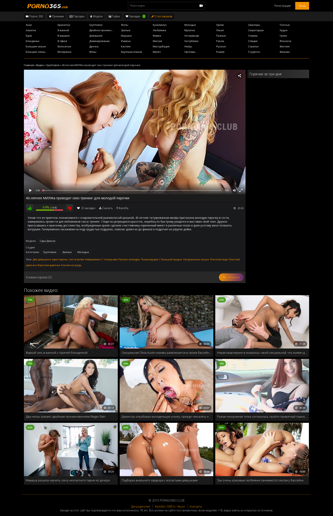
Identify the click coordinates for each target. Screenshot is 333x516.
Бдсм (29, 35)
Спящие (253, 41)
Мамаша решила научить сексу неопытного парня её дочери (68, 480)
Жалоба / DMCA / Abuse (170, 506)
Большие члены (35, 52)
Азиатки (31, 30)
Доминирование (99, 41)
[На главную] (47, 6)
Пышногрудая (149, 259)
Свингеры (254, 25)
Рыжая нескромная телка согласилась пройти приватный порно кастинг (262, 416)
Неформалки (93, 259)
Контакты (196, 506)
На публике (191, 41)
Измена (125, 41)
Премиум (57, 16)
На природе (191, 35)
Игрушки (126, 35)
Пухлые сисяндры (129, 259)
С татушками (110, 259)
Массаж (157, 41)
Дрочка (93, 46)
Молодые (190, 25)
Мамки (157, 35)
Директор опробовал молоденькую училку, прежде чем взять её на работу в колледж (167, 416)
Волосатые (64, 46)
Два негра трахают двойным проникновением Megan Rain (65, 416)
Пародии (78, 16)
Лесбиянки (159, 30)
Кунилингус (160, 25)
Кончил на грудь (71, 265)
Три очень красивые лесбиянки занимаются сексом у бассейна (260, 480)
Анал (29, 25)
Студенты (254, 52)
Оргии (220, 25)
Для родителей (140, 506)
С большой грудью (170, 259)
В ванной (63, 30)
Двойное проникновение (104, 30)
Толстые (285, 25)
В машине (64, 35)
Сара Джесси (47, 241)
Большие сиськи (36, 46)
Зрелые (125, 30)
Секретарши (256, 30)
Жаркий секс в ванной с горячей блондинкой (56, 352)
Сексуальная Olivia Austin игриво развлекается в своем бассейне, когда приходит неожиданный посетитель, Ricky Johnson (167, 352)
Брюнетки (64, 25)
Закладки (136, 16)
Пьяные (221, 35)
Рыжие (220, 52)
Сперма (252, 35)
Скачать (107, 208)
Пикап (220, 30)
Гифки (115, 16)
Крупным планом (131, 52)
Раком (220, 41)
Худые (284, 30)
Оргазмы (189, 52)
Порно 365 (36, 16)
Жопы (124, 25)
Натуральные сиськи (196, 259)
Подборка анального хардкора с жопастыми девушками (160, 480)
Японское (285, 41)
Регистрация (282, 6)
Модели (97, 16)
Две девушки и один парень (50, 259)
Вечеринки (64, 52)
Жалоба (123, 208)
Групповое (96, 25)
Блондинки (32, 41)
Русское (221, 46)
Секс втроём (76, 259)
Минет (157, 52)
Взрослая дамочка (49, 265)
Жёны (92, 52)
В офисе (62, 41)
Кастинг (126, 46)
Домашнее (96, 35)
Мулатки (189, 30)
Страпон (253, 46)
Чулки (283, 35)
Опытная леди (219, 259)
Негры (188, 46)
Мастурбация (161, 46)
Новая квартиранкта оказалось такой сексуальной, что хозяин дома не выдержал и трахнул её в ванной (262, 352)
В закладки (88, 208)
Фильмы (285, 52)
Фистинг (285, 46)
